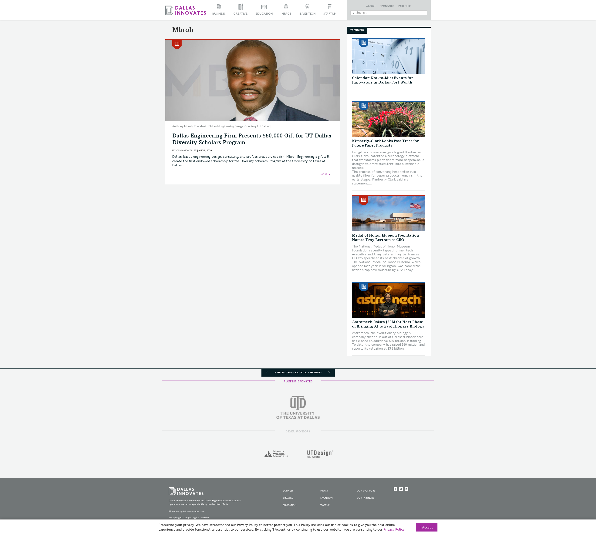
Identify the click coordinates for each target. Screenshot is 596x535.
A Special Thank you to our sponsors (298, 372)
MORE (324, 174)
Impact (286, 14)
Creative (240, 14)
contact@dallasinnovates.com (188, 511)
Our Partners (365, 498)
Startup (329, 14)
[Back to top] (578, 505)
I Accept (426, 527)
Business (219, 14)
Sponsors (387, 6)
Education (264, 14)
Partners (405, 6)
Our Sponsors (366, 490)
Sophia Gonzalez (185, 150)
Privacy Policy (393, 530)
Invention (307, 14)
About (371, 6)
